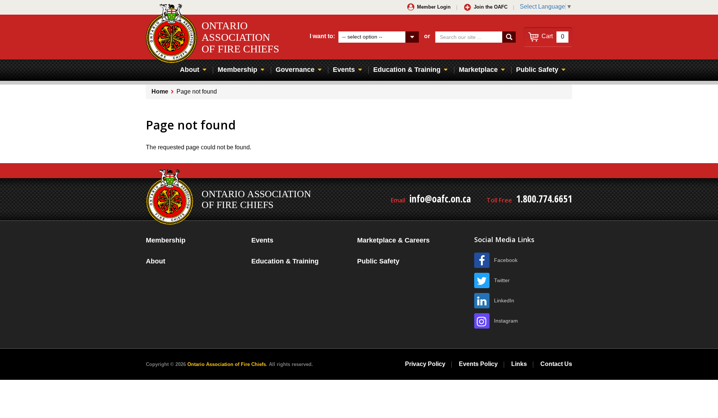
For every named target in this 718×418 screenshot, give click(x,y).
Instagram (506, 321)
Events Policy (478, 364)
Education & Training (407, 69)
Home (159, 91)
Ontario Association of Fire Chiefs (226, 364)
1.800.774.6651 (544, 199)
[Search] (509, 37)
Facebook (506, 260)
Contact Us (556, 364)
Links (519, 364)
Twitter (502, 280)
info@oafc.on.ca (440, 199)
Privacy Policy (425, 364)
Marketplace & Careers (393, 240)
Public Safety (537, 69)
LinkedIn (504, 300)
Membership (237, 69)
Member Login (434, 7)
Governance (295, 69)
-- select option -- (362, 37)
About (189, 69)
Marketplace (478, 69)
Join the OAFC (490, 7)
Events (344, 69)
